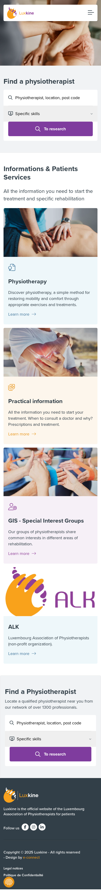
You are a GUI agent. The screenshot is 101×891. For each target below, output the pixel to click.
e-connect (31, 857)
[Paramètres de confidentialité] (9, 882)
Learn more (19, 314)
